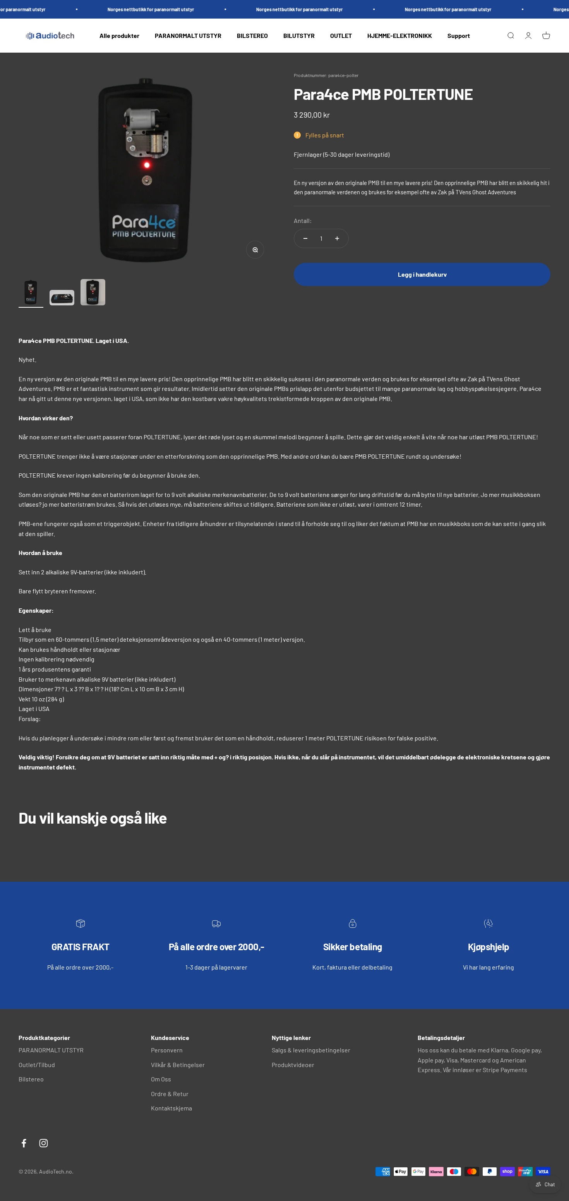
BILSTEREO (252, 35)
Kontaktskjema (171, 1108)
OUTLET (341, 35)
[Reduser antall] (305, 238)
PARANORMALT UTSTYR (188, 35)
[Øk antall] (337, 238)
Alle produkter (119, 35)
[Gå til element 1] (31, 293)
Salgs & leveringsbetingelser (311, 1050)
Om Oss (161, 1079)
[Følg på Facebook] (24, 1143)
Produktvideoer (293, 1064)
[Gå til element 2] (62, 299)
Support (458, 35)
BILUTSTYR (299, 35)
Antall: (303, 220)
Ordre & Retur (170, 1093)
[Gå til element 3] (93, 293)
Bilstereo (31, 1079)
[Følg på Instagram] (43, 1143)
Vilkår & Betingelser (178, 1064)
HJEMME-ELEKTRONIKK (399, 35)
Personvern (167, 1050)
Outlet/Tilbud (37, 1064)
